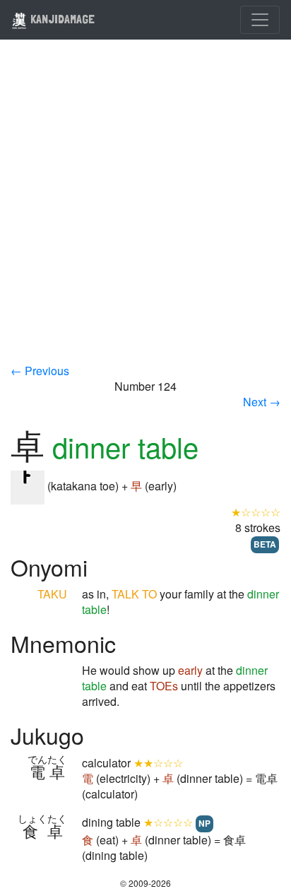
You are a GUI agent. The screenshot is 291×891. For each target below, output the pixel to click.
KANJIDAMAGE (61, 18)
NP (204, 823)
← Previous (40, 370)
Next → (261, 402)
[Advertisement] (145, 210)
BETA (265, 544)
